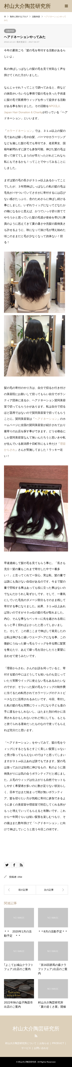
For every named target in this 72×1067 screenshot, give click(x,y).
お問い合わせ (41, 1048)
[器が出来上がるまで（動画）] (52, 890)
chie (20, 877)
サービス (26, 1048)
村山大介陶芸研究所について (20, 1043)
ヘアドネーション (46, 418)
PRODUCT (58, 1043)
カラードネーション (19, 130)
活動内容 (10, 31)
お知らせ (44, 1043)
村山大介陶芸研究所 (36, 1029)
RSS (36, 1035)
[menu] (66, 6)
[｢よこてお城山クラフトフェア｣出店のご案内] (20, 890)
